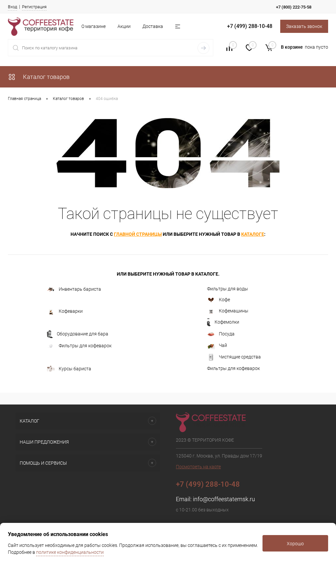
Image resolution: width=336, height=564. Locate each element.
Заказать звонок (304, 26)
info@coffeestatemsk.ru (224, 499)
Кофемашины (233, 310)
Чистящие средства (240, 356)
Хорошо (295, 543)
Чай (223, 345)
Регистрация (34, 6)
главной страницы (138, 234)
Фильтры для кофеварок (85, 345)
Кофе (224, 299)
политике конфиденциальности (70, 552)
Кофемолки (227, 322)
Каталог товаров (46, 76)
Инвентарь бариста (80, 289)
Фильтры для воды (227, 288)
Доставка (152, 26)
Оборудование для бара (82, 333)
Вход (12, 6)
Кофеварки (71, 311)
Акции (124, 26)
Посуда (227, 333)
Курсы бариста (75, 368)
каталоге (252, 234)
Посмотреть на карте (198, 466)
